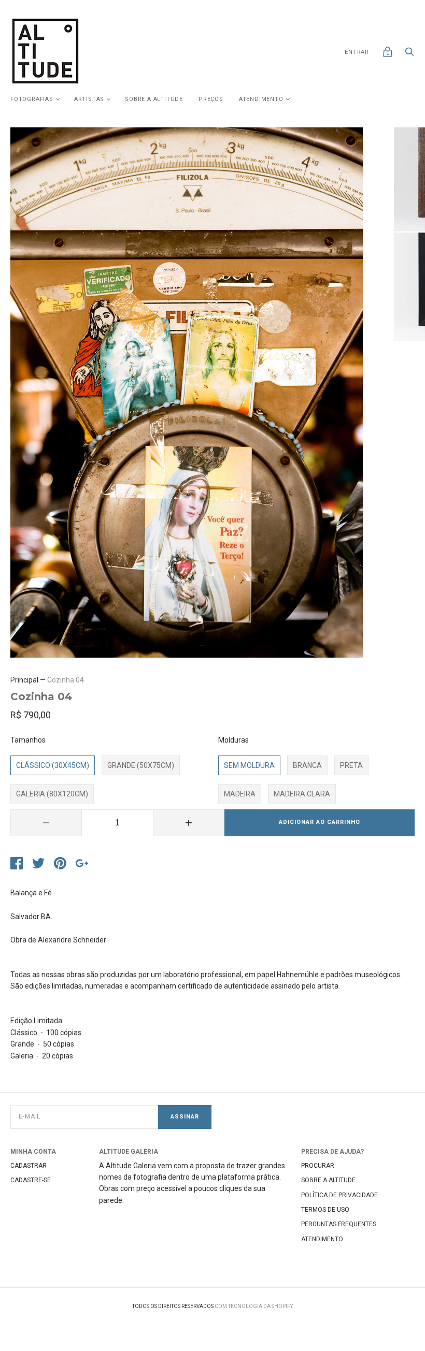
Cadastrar (28, 1165)
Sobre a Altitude (154, 99)
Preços (211, 99)
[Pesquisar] (409, 54)
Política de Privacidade (339, 1195)
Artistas (89, 99)
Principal (24, 680)
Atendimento (261, 99)
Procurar (317, 1165)
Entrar (357, 52)
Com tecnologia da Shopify (254, 1306)
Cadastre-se (30, 1180)
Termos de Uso (325, 1209)
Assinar (185, 1116)
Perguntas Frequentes (338, 1224)
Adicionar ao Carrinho (319, 822)
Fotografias (31, 99)
